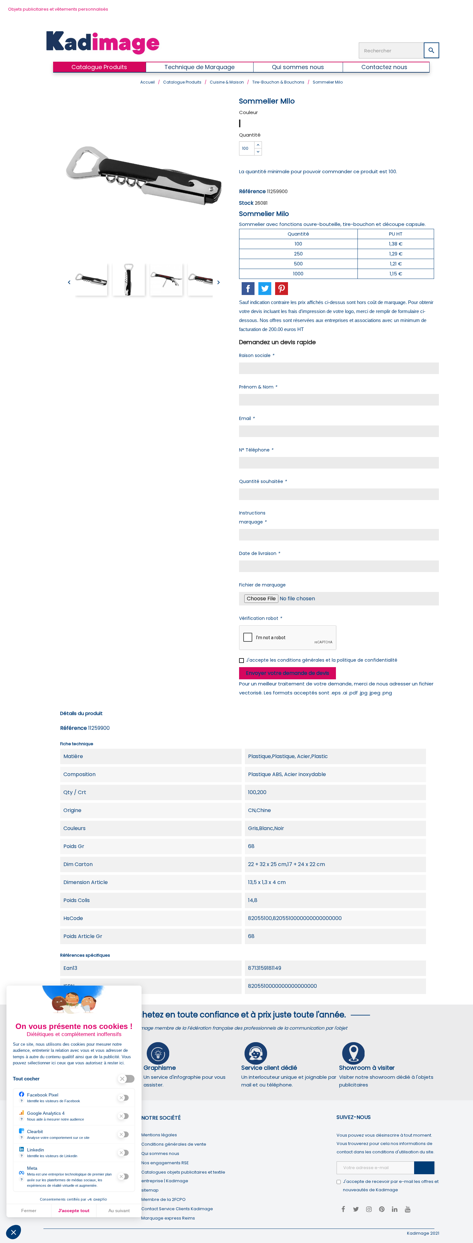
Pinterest (281, 288)
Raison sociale (256, 355)
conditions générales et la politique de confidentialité (337, 660)
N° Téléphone (256, 450)
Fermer (28, 1210)
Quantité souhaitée (263, 481)
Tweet (264, 288)
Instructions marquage (252, 517)
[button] (13, 1232)
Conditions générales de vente (173, 1144)
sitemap (150, 1190)
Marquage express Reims (168, 1218)
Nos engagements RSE (165, 1163)
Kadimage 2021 (423, 1233)
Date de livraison (259, 553)
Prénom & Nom (258, 387)
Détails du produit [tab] (81, 713)
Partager (248, 288)
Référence (252, 191)
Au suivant (119, 1210)
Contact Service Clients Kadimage (177, 1209)
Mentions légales (159, 1135)
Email (247, 418)
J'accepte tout (73, 1210)
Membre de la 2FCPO (163, 1199)
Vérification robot (260, 618)
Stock (246, 203)
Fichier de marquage (262, 585)
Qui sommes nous (160, 1153)
